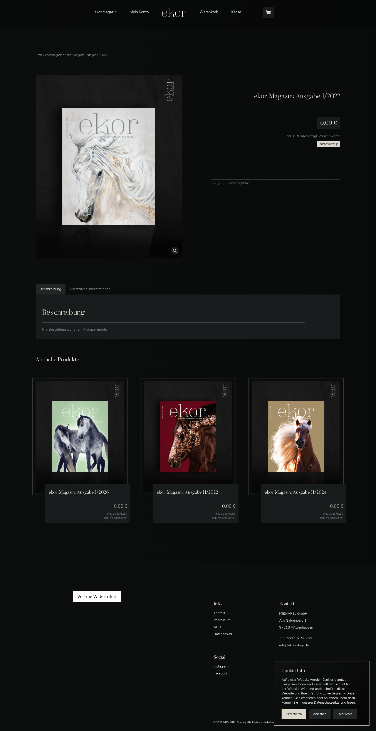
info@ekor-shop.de (294, 645)
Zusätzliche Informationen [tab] (90, 289)
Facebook (220, 673)
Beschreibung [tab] (50, 289)
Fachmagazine (54, 55)
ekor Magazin (105, 12)
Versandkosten (329, 136)
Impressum (222, 620)
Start (39, 55)
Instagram (221, 666)
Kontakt (219, 613)
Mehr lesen (344, 714)
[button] (175, 251)
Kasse (236, 12)
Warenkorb (209, 12)
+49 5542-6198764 (295, 638)
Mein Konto (139, 12)
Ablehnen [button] (319, 714)
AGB (217, 627)
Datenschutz (222, 634)
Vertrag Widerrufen (96, 596)
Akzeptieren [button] (294, 714)
